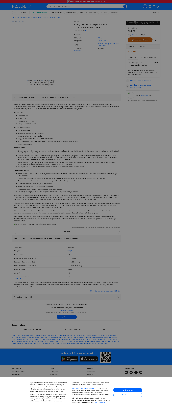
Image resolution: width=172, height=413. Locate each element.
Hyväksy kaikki (128, 390)
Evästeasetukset (128, 395)
